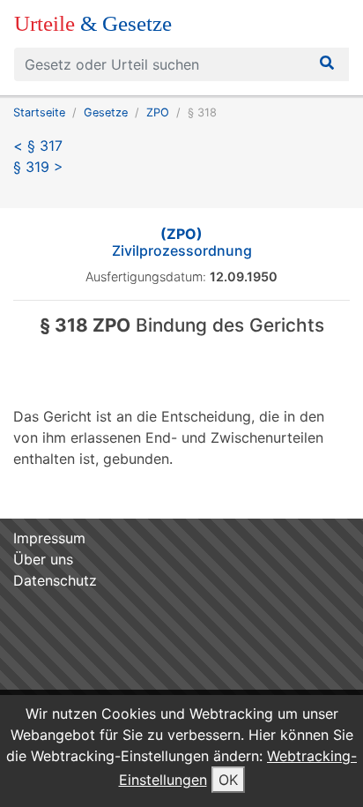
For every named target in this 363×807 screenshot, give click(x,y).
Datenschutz (55, 580)
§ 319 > (38, 167)
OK (228, 779)
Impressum (49, 538)
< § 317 (38, 145)
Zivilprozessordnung (182, 242)
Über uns (43, 559)
